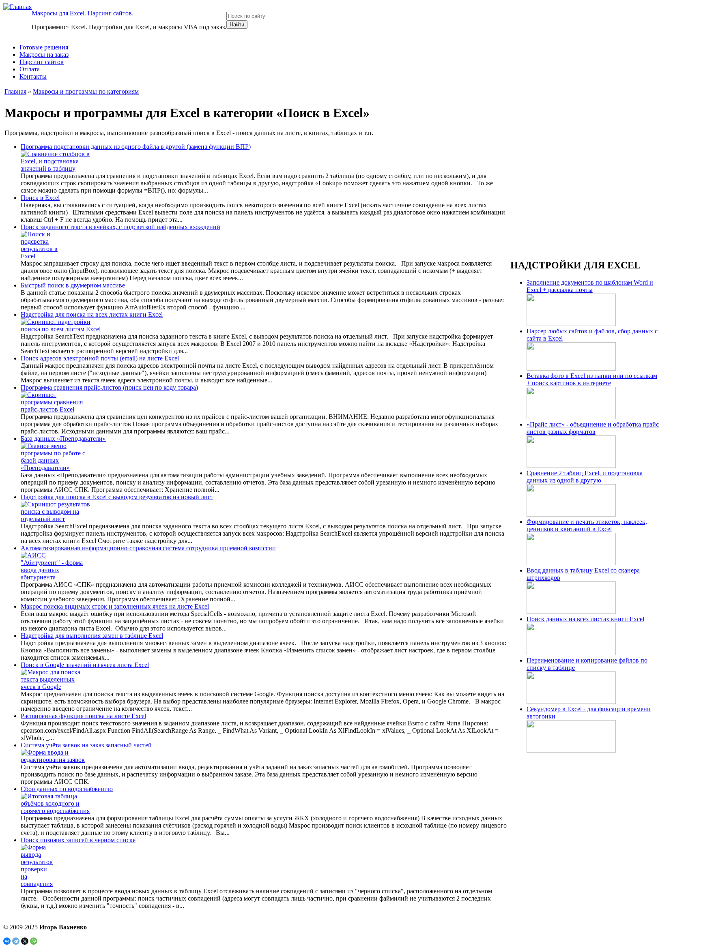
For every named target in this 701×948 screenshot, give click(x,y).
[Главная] (17, 6)
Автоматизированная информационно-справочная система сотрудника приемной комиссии (148, 548)
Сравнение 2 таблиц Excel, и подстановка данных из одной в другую (585, 477)
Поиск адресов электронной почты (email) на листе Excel (100, 358)
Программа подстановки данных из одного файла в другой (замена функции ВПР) (136, 146)
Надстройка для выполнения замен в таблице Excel (92, 635)
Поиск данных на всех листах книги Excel (585, 619)
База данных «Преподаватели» (63, 438)
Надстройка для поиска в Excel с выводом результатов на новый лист (117, 496)
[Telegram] (15, 941)
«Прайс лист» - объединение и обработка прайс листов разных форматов (593, 428)
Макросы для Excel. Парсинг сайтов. (82, 13)
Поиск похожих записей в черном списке (78, 839)
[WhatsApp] (33, 941)
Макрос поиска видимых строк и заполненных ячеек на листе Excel (115, 606)
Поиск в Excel (40, 197)
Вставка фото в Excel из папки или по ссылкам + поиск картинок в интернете (592, 379)
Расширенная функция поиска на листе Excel (83, 715)
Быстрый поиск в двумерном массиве (73, 285)
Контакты (33, 76)
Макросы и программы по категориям (86, 91)
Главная (15, 91)
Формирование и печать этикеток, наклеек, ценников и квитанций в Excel (587, 525)
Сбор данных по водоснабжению (67, 788)
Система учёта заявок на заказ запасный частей (86, 745)
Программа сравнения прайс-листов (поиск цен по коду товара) (109, 387)
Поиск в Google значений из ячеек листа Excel (85, 664)
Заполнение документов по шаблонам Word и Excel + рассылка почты (590, 286)
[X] (24, 941)
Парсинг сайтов (41, 61)
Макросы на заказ (44, 54)
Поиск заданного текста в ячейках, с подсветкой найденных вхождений (120, 226)
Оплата (29, 69)
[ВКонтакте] (7, 941)
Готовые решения (43, 47)
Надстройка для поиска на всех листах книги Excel (92, 314)
